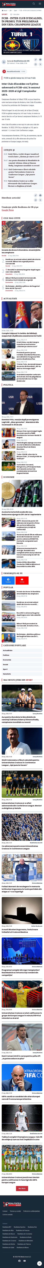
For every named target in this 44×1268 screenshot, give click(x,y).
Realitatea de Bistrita (9, 1244)
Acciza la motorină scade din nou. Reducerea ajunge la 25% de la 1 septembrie (21, 513)
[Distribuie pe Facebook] (40, 60)
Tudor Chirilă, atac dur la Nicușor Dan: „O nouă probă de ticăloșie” (29, 456)
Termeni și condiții (15, 1211)
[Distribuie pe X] (40, 64)
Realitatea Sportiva (19, 1227)
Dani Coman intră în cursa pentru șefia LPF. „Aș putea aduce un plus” (21, 1057)
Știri (11, 10)
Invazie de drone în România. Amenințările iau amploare (28, 593)
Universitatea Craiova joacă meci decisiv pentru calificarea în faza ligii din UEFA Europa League (20, 1180)
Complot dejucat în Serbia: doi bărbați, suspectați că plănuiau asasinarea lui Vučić (22, 334)
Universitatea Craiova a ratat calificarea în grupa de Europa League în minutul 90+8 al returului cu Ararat (22, 1015)
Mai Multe (22, 1188)
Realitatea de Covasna (9, 1241)
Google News (8, 210)
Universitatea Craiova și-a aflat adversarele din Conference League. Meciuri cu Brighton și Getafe (22, 183)
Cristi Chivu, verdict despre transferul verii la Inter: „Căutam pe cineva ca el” (24, 155)
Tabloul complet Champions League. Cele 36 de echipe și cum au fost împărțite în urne (22, 1138)
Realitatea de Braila (25, 1237)
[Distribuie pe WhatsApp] (36, 64)
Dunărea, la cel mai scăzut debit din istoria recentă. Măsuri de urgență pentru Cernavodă (23, 261)
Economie (9, 282)
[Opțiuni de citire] (39, 1263)
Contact (5, 1211)
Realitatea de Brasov (9, 1234)
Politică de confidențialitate (31, 1211)
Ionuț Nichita (37, 714)
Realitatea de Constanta (25, 1234)
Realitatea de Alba (8, 1230)
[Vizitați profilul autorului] (4, 62)
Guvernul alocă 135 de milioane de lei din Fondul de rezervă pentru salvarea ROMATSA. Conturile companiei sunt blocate (29, 539)
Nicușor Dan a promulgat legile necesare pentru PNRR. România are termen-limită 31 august (29, 434)
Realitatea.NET (7, 1227)
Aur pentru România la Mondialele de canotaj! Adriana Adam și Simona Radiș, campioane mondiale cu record (24, 163)
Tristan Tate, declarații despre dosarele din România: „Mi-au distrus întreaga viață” (29, 366)
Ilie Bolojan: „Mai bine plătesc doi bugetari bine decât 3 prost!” (28, 636)
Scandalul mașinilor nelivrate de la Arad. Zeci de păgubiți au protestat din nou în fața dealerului (29, 377)
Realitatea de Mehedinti (26, 1241)
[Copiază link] (36, 60)
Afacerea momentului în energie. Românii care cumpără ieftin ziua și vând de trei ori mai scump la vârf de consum (29, 552)
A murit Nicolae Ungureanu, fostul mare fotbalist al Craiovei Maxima (20, 930)
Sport (15, 10)
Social (4, 256)
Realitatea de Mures (23, 1247)
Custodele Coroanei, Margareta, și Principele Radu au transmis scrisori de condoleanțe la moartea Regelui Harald (29, 469)
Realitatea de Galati (8, 1247)
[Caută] (34, 4)
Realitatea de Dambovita (10, 1237)
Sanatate (9, 274)
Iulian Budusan (36, 926)
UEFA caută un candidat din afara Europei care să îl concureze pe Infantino (21, 1097)
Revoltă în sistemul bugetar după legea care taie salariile (29, 614)
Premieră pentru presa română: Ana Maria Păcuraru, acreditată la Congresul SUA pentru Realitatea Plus (29, 356)
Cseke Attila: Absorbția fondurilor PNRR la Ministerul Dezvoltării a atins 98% (28, 564)
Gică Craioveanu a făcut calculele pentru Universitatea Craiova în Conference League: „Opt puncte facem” (22, 173)
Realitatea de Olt (21, 61)
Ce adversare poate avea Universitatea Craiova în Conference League (20, 847)
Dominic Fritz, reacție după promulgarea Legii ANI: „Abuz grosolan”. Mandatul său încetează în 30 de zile (20, 422)
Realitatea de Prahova (24, 1244)
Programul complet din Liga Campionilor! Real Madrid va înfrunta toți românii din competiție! (21, 972)
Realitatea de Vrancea (22, 1230)
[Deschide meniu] (40, 4)
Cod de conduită (7, 1214)
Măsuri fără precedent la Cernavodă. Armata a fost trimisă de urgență (21, 279)
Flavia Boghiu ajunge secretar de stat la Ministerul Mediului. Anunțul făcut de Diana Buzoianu (29, 446)
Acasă (5, 10)
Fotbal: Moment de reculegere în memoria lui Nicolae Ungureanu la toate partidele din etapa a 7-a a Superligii (22, 889)
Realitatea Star (32, 1227)
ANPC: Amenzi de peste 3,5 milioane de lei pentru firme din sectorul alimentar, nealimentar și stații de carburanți (28, 525)
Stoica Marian (37, 883)
